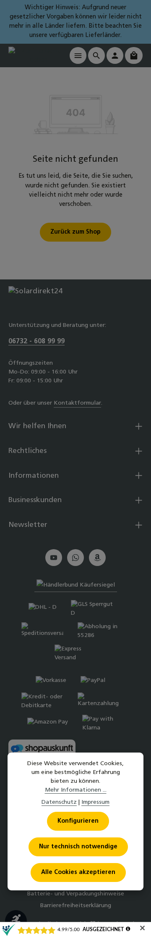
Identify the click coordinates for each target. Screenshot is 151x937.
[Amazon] (97, 557)
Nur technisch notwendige (78, 847)
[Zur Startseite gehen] (38, 56)
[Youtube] (53, 557)
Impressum (95, 802)
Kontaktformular (77, 403)
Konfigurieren (78, 821)
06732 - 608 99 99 (36, 341)
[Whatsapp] (75, 557)
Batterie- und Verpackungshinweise (75, 894)
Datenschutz (59, 802)
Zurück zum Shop (75, 232)
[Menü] (78, 55)
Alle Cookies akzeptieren (78, 872)
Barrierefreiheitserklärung (75, 906)
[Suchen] (96, 55)
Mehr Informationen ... (76, 790)
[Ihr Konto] (115, 55)
